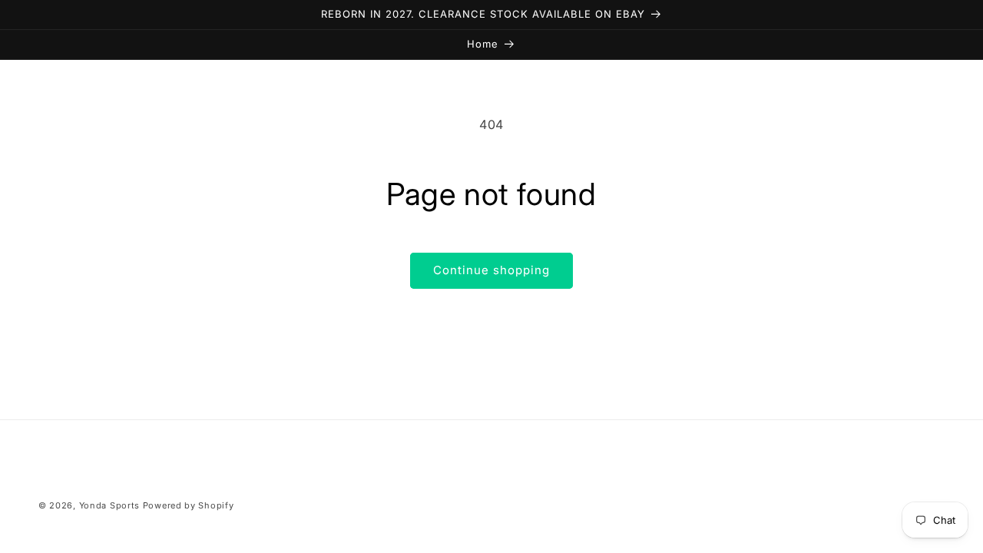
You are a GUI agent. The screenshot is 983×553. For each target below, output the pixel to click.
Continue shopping (491, 270)
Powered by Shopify (188, 505)
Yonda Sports (109, 505)
